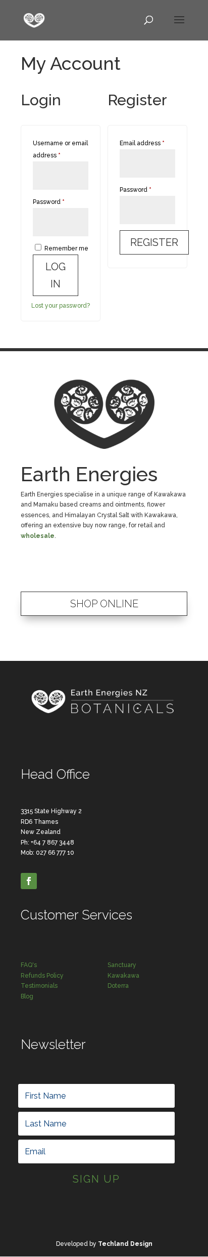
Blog (27, 996)
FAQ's (29, 965)
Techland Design (125, 1243)
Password (60, 201)
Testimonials (39, 985)
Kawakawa (123, 975)
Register (154, 242)
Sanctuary (122, 965)
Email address (147, 143)
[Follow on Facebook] (29, 881)
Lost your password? (60, 305)
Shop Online (104, 604)
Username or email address (60, 149)
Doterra (118, 985)
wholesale (38, 535)
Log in (55, 275)
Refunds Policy (42, 975)
